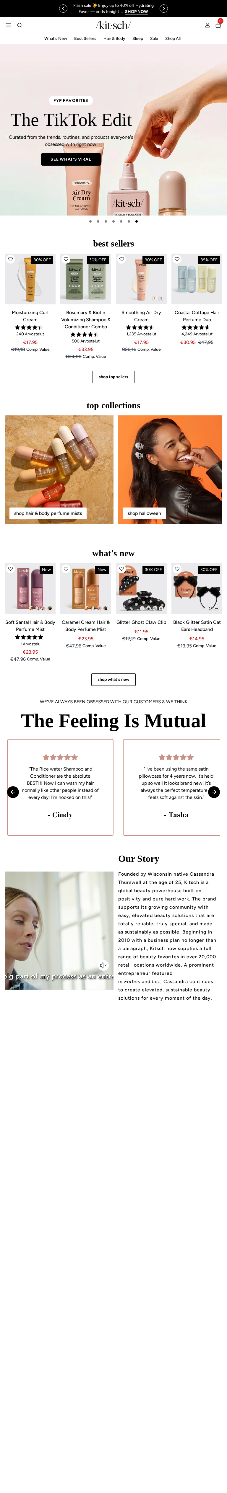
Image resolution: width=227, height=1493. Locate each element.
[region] (113, 8)
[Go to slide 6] (129, 221)
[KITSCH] (113, 25)
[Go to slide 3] (106, 221)
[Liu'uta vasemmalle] (63, 8)
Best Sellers (85, 38)
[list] (113, 130)
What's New (55, 38)
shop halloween (144, 513)
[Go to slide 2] (98, 221)
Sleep (137, 38)
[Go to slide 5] (121, 221)
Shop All (173, 38)
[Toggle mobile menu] (8, 25)
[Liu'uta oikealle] (164, 8)
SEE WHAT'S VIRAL (71, 159)
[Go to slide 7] (136, 221)
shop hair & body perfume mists (48, 513)
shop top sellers (113, 376)
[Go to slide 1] (90, 221)
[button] (10, 259)
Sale (154, 38)
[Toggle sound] (103, 965)
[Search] (19, 25)
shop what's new (113, 679)
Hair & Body (114, 38)
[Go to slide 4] (113, 221)
